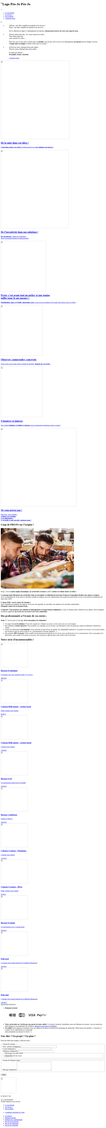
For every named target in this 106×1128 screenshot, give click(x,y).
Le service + (9, 15)
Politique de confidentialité (13, 1120)
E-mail (8, 1049)
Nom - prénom (11, 1047)
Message (9, 1070)
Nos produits (9, 16)
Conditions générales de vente (15, 1112)
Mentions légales (10, 1118)
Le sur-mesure (9, 13)
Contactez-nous (10, 18)
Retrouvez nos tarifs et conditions (46, 1026)
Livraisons (8, 1116)
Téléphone (10, 1051)
